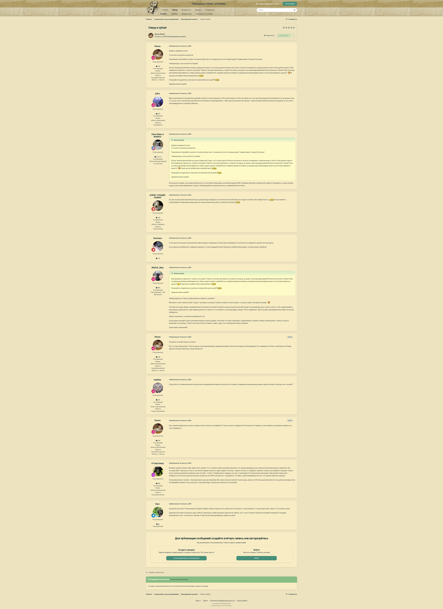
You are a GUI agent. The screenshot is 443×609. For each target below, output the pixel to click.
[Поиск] (294, 10)
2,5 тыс (158, 157)
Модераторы (187, 14)
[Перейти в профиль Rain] (158, 512)
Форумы (163, 14)
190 (158, 66)
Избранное (210, 10)
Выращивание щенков (177, 36)
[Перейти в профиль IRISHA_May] (158, 276)
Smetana (157, 238)
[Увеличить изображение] (288, 73)
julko (157, 93)
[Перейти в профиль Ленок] (150, 35)
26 (159, 524)
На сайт (165, 10)
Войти (256, 558)
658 (158, 483)
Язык (198, 601)
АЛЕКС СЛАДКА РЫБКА (157, 196)
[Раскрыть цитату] (172, 140)
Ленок (162, 34)
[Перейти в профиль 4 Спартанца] (158, 471)
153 (158, 218)
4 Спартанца (157, 463)
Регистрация (290, 4)
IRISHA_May (157, 267)
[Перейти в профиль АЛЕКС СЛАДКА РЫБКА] (158, 205)
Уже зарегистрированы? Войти (268, 4)
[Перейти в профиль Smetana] (158, 246)
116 (158, 258)
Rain (157, 504)
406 (158, 288)
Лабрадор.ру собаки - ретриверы (209, 3)
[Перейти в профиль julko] (158, 101)
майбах (157, 379)
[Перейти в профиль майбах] (158, 388)
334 (158, 400)
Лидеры (198, 10)
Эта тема (286, 10)
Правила (174, 14)
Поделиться (269, 35)
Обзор (174, 10)
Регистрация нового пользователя (186, 558)
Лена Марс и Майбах (157, 135)
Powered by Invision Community (221, 605)
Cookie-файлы (242, 601)
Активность (186, 10)
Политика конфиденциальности (222, 601)
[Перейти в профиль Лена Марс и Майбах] (158, 145)
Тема (205, 601)
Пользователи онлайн (204, 14)
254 (158, 114)
